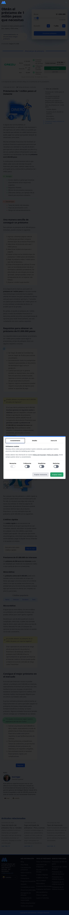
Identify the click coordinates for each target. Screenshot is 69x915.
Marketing (56, 463)
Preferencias (27, 463)
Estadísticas (41, 463)
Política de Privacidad (39, 455)
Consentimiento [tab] (15, 440)
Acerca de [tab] (54, 440)
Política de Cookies (52, 455)
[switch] (12, 466)
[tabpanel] (34, 457)
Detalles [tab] (34, 440)
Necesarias (13, 463)
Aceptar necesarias (40, 475)
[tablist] (34, 440)
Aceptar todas (57, 475)
